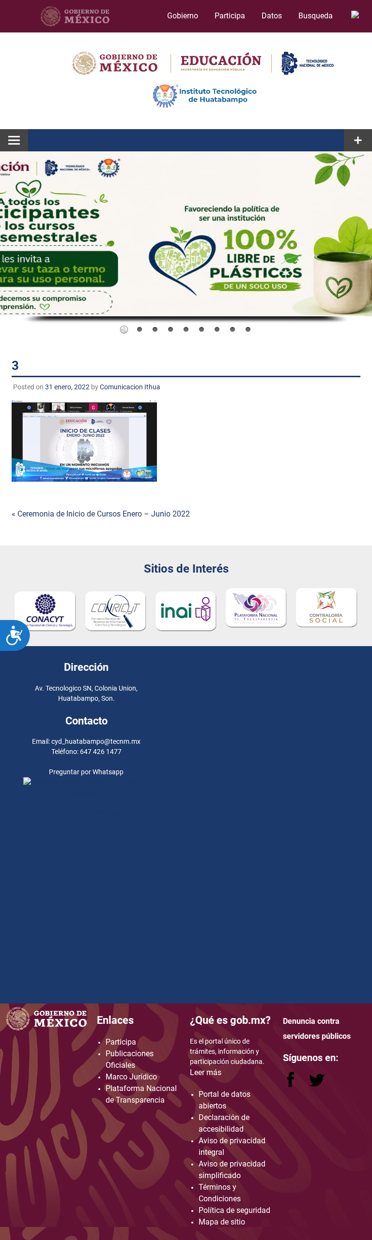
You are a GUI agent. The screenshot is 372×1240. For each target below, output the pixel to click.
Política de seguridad (234, 1210)
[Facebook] (291, 1084)
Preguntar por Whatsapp (86, 812)
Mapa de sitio (222, 1221)
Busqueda (316, 15)
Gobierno (182, 15)
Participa (230, 15)
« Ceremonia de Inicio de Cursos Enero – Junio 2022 (101, 513)
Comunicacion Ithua (130, 387)
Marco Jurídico (131, 1076)
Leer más (205, 1072)
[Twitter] (317, 1084)
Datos (272, 15)
